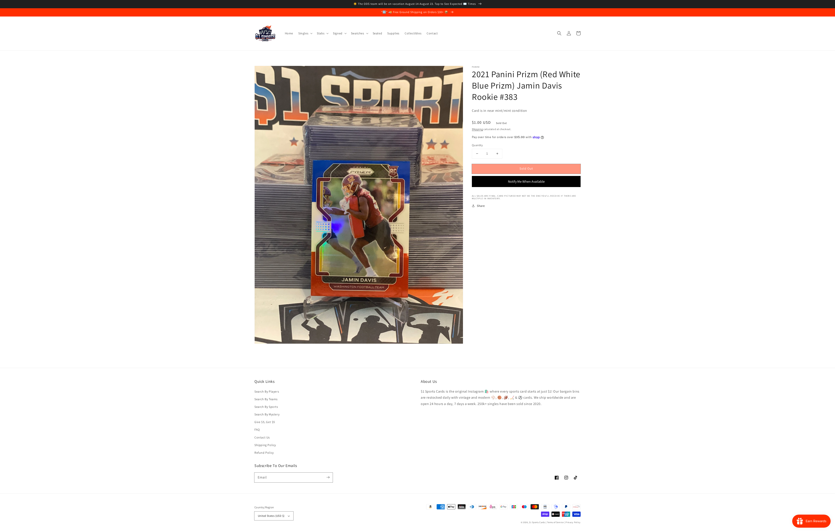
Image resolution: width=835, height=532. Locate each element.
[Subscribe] (328, 477)
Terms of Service (555, 522)
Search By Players (266, 391)
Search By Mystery (266, 414)
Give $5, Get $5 (264, 422)
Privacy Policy (573, 522)
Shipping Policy (265, 445)
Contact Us (262, 437)
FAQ (257, 430)
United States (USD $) (271, 516)
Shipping (477, 129)
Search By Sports (266, 407)
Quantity (477, 145)
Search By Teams (266, 399)
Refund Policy (264, 453)
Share (481, 206)
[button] (559, 33)
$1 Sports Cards (537, 522)
